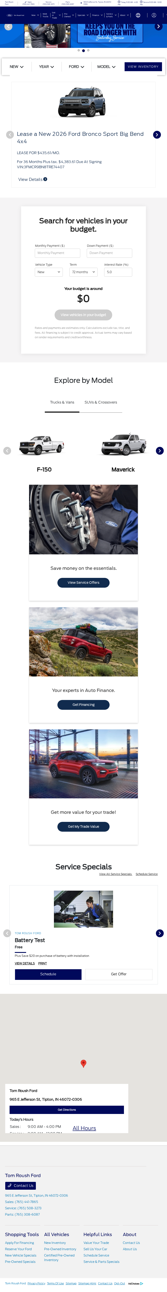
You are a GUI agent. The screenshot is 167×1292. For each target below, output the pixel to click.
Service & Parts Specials (101, 1261)
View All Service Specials (115, 874)
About (129, 1234)
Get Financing (84, 705)
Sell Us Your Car (95, 1249)
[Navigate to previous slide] (3, 26)
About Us (130, 1249)
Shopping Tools (22, 1234)
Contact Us (23, 1186)
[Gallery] (83, 26)
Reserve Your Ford (18, 1249)
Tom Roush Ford (15, 1283)
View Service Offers (83, 583)
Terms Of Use (55, 1283)
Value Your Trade (96, 1243)
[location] (81, 3)
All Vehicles (56, 1234)
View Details (30, 179)
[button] (83, 1064)
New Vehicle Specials (20, 1255)
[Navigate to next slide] (163, 26)
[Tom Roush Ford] (16, 15)
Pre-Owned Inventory (60, 1249)
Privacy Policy (36, 1283)
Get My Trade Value (83, 827)
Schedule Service (147, 874)
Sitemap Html (87, 1283)
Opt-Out (119, 1283)
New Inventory (55, 1243)
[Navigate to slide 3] (88, 50)
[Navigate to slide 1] (79, 50)
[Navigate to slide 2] (83, 50)
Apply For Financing (19, 1243)
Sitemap (71, 1283)
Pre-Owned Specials (20, 1261)
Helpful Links (98, 1234)
